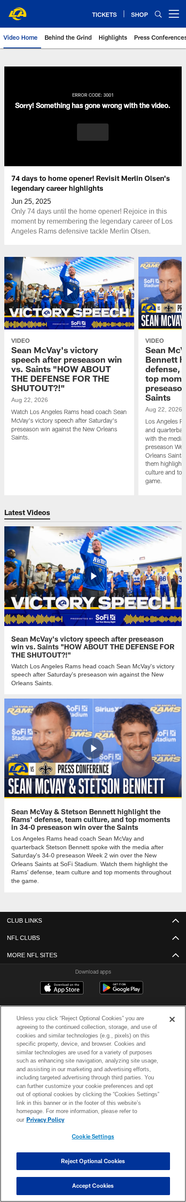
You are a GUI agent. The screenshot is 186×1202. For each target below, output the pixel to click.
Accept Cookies (93, 1185)
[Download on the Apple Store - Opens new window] (62, 979)
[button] (93, 132)
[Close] (172, 1028)
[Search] (158, 14)
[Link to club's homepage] (17, 10)
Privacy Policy (112, 1119)
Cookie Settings (93, 1136)
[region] (93, 1108)
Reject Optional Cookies (93, 1161)
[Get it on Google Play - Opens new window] (121, 982)
